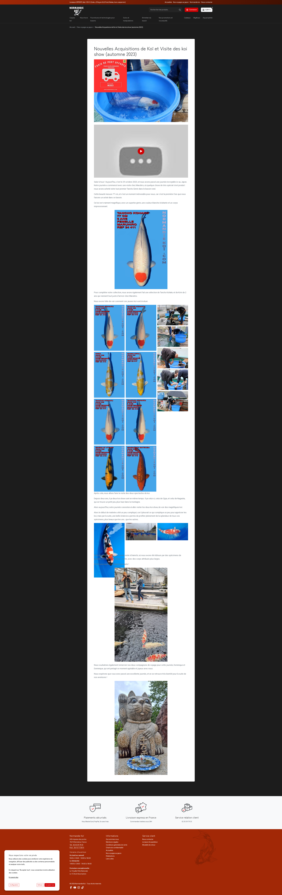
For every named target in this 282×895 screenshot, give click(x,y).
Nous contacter (206, 2)
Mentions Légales (112, 842)
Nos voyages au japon (181, 2)
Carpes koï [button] (72, 19)
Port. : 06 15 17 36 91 (77, 848)
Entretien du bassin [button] (146, 19)
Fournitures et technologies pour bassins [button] (102, 19)
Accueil (72, 27)
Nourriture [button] (84, 17)
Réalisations (110, 856)
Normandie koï (195, 2)
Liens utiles (110, 859)
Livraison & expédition (150, 842)
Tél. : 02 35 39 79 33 (76, 845)
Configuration (14, 885)
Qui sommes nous (112, 839)
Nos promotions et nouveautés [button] (166, 19)
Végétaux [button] (196, 17)
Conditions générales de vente (116, 845)
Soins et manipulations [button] (128, 19)
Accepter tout (49, 885)
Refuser (40, 885)
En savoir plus (13, 877)
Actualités (168, 2)
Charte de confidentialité (114, 848)
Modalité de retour (148, 845)
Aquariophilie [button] (207, 17)
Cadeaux (187, 17)
